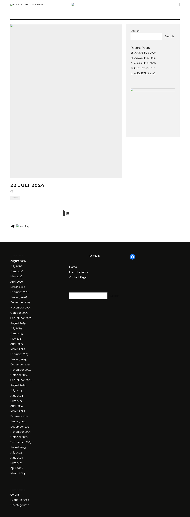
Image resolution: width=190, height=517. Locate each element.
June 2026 (16, 271)
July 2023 (16, 452)
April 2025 (16, 343)
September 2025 (20, 317)
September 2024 (21, 380)
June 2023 (16, 457)
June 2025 (16, 333)
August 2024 (18, 385)
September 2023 (20, 442)
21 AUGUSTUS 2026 (143, 68)
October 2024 (19, 374)
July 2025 (16, 328)
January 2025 (18, 359)
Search (135, 30)
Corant (15, 198)
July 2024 (16, 390)
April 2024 (16, 405)
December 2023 (20, 426)
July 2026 (16, 266)
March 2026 (17, 286)
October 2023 (19, 436)
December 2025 (20, 302)
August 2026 (18, 261)
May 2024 (16, 400)
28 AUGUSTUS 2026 (143, 52)
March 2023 (17, 473)
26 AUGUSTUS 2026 (143, 57)
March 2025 (17, 349)
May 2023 (16, 462)
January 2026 (18, 297)
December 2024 (20, 364)
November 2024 (20, 369)
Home (73, 266)
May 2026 (16, 276)
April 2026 (16, 281)
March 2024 (17, 411)
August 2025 (18, 323)
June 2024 (16, 395)
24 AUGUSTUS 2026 (143, 63)
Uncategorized (19, 505)
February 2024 (19, 416)
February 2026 (19, 292)
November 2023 (20, 431)
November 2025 (20, 307)
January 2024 (18, 421)
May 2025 (16, 338)
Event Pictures (19, 499)
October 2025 (19, 312)
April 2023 (16, 468)
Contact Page (78, 277)
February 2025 (19, 354)
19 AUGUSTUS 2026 (143, 73)
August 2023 (18, 447)
